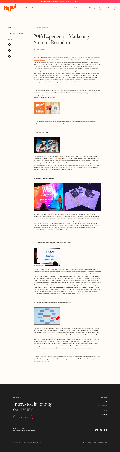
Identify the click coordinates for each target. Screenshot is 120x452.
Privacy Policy (87, 442)
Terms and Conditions (100, 442)
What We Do (24, 8)
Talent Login (92, 8)
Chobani (42, 272)
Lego (84, 339)
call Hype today (71, 348)
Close (118, 1)
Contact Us (75, 8)
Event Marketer (82, 58)
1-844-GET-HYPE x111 (19, 428)
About (66, 8)
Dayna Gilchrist (40, 49)
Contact (104, 414)
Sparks (48, 214)
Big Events (57, 8)
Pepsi (59, 158)
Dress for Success (56, 216)
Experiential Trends (14, 33)
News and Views (45, 8)
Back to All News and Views (42, 27)
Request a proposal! (72, 1)
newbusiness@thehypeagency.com (24, 431)
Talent (34, 8)
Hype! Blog (23, 33)
